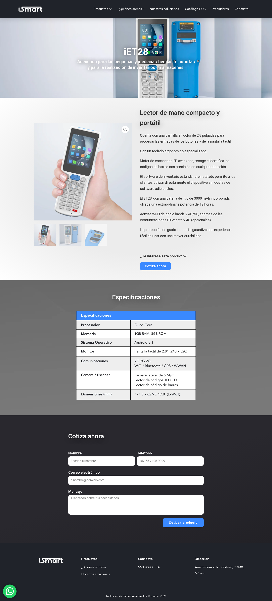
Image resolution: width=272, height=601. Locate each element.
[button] (155, 266)
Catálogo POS (195, 9)
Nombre (75, 453)
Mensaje (75, 491)
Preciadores (220, 9)
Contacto (242, 9)
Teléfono (144, 453)
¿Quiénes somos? (131, 9)
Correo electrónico (84, 472)
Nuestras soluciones (164, 9)
